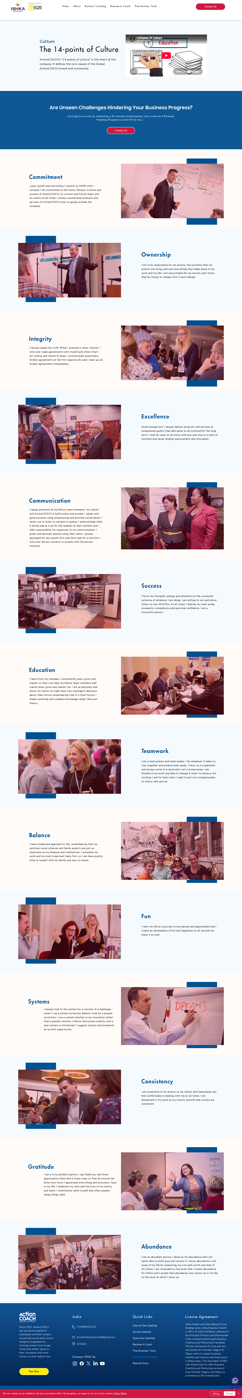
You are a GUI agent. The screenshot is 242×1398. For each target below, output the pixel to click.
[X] (88, 1363)
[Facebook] (81, 1363)
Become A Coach (142, 1344)
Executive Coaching (144, 1338)
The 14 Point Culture (145, 1357)
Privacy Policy (120, 1393)
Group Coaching (142, 1332)
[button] (95, 6)
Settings (216, 1393)
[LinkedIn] (95, 1363)
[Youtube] (102, 1363)
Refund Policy (141, 1363)
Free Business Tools (144, 1350)
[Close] (238, 1393)
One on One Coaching (145, 1325)
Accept (229, 1393)
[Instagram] (75, 1363)
